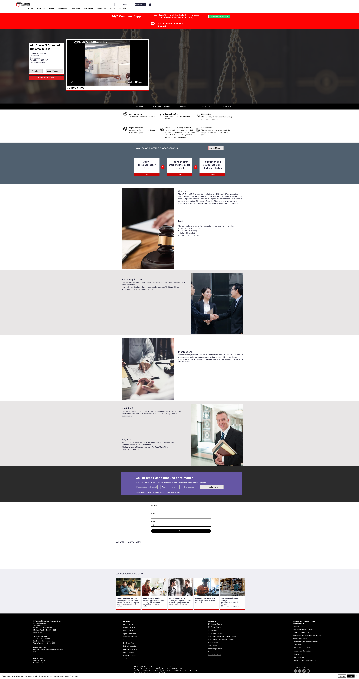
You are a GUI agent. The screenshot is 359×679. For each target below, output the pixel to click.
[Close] (357, 676)
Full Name (154, 505)
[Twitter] (304, 671)
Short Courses (128, 631)
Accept (351, 676)
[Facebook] (299, 671)
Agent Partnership (129, 634)
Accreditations (128, 640)
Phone (153, 521)
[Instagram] (295, 671)
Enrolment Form (128, 643)
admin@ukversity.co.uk (45, 641)
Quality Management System (303, 629)
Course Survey (299, 654)
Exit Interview (299, 657)
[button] (150, 4)
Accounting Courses (215, 649)
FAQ (34, 652)
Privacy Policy (74, 676)
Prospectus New (129, 627)
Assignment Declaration (302, 651)
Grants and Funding (130, 649)
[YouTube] (308, 671)
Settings (342, 676)
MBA (210, 652)
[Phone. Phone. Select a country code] (154, 525)
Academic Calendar (130, 637)
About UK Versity (129, 624)
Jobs (125, 658)
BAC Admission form (130, 646)
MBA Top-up (212, 630)
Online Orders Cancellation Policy (306, 660)
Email (153, 513)
